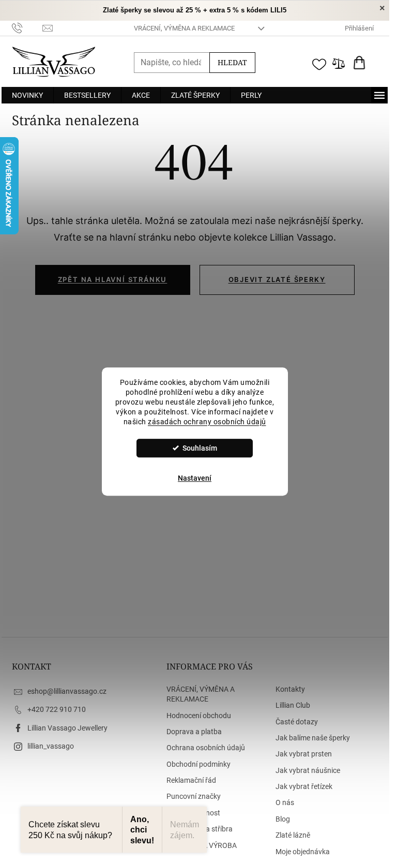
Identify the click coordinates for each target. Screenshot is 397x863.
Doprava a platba (194, 731)
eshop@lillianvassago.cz (66, 691)
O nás (285, 802)
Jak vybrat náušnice (308, 770)
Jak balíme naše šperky (313, 738)
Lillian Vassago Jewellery (67, 728)
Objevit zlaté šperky (277, 279)
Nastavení (194, 478)
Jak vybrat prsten (304, 754)
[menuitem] (27, 95)
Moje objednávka (303, 851)
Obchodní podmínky (198, 764)
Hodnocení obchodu (198, 715)
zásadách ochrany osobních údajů (207, 422)
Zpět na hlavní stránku (112, 279)
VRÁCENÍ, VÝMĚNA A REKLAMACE (184, 28)
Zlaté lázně (293, 835)
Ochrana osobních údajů (205, 747)
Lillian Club (293, 705)
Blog (283, 819)
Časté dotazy (297, 722)
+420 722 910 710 (56, 709)
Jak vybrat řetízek (304, 786)
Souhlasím (199, 448)
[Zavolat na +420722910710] (27, 28)
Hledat (232, 62)
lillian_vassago (50, 746)
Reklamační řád (191, 780)
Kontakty (290, 689)
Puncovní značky (193, 796)
